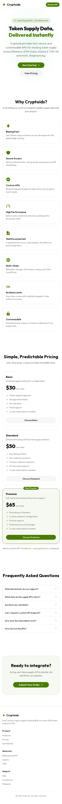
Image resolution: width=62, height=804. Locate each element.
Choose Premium (31, 537)
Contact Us (7, 780)
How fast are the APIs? (16, 628)
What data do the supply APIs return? (22, 597)
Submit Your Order (29, 684)
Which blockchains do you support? (21, 589)
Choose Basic (31, 420)
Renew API (53, 4)
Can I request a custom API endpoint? (22, 613)
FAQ (4, 776)
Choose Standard (31, 478)
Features (6, 735)
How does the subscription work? (20, 620)
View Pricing (31, 73)
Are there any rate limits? (16, 605)
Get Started (29, 65)
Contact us (26, 548)
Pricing (5, 739)
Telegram (6, 784)
